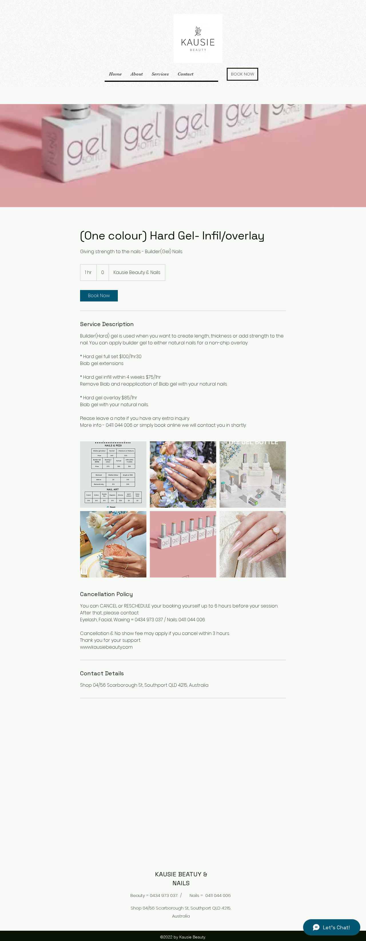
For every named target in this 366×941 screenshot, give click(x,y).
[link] (99, 295)
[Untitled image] (113, 474)
